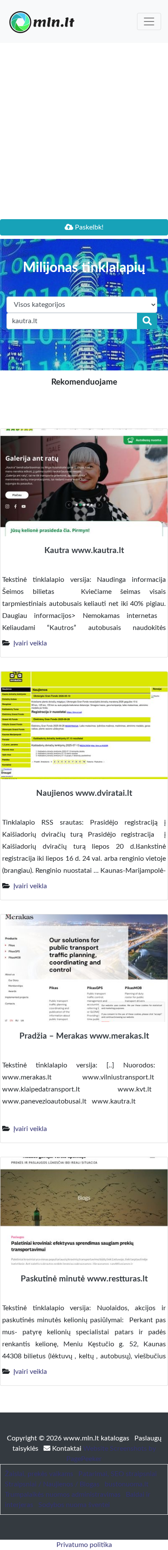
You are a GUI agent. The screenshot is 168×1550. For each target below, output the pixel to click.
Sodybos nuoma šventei (74, 1504)
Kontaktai (66, 1448)
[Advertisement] (84, 131)
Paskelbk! (88, 227)
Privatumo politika (84, 1544)
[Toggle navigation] (149, 21)
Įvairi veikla (30, 643)
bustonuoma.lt (127, 1484)
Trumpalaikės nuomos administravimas (63, 1494)
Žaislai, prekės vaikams (39, 1474)
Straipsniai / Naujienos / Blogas (52, 1484)
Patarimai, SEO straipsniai (117, 1474)
